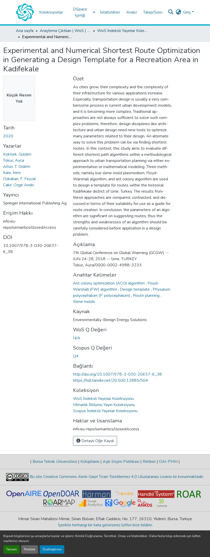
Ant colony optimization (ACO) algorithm (109, 283)
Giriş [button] (187, 12)
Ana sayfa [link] (25, 31)
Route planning (147, 295)
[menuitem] (81, 12)
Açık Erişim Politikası (121, 461)
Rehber (149, 461)
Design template (135, 289)
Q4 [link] (76, 356)
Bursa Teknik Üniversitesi (55, 461)
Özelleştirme (52, 549)
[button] (25, 12)
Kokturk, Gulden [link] (17, 154)
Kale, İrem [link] (12, 173)
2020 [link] (8, 136)
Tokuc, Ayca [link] (13, 160)
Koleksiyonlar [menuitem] (51, 12)
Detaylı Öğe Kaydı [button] (97, 441)
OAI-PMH (168, 461)
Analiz (131, 12)
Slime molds (84, 301)
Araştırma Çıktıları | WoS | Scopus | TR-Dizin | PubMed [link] (65, 31)
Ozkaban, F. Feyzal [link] (19, 179)
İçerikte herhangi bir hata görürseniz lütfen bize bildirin (105, 525)
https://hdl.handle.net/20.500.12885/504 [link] (110, 380)
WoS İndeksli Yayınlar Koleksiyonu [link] (122, 31)
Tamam (11, 549)
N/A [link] (76, 338)
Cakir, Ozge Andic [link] (18, 185)
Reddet (29, 549)
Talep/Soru (152, 12)
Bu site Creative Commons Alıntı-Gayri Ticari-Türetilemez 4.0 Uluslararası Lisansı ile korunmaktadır (116, 476)
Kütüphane (89, 461)
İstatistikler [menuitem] (110, 12)
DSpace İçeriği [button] (80, 12)
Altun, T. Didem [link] (16, 166)
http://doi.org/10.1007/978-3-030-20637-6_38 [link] (117, 374)
